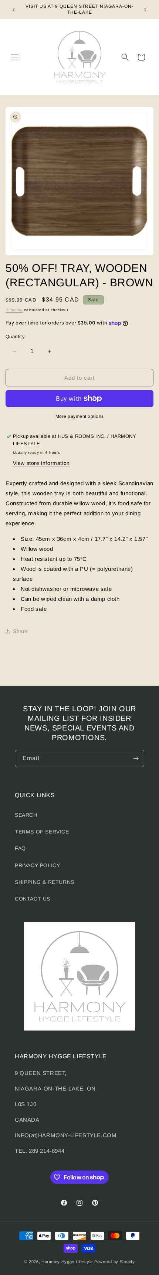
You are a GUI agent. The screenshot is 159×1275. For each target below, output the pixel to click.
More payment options (79, 416)
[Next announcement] (145, 9)
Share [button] (20, 631)
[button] (15, 57)
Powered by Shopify (114, 1261)
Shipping (14, 310)
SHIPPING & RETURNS (44, 882)
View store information (41, 463)
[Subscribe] (136, 758)
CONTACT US (32, 899)
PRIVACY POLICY (37, 865)
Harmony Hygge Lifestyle (67, 1261)
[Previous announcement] (14, 9)
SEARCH (26, 815)
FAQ (20, 848)
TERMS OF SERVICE (42, 832)
